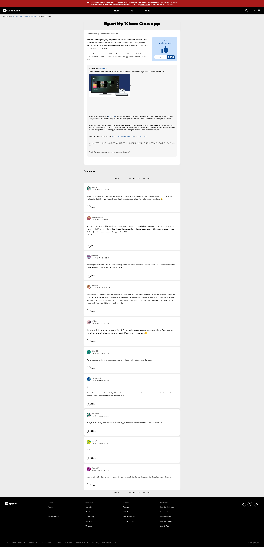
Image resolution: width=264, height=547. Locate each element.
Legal (6, 543)
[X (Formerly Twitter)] (250, 504)
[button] (160, 57)
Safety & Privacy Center (19, 543)
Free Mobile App (129, 516)
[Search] (246, 10)
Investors (88, 521)
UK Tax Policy (95, 543)
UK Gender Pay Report (109, 543)
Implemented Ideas (30, 16)
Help (116, 10)
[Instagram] (243, 504)
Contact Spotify (128, 521)
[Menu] (259, 10)
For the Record (53, 516)
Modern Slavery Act (82, 543)
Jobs (50, 512)
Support (126, 507)
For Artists (89, 507)
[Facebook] (256, 504)
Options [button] (176, 33)
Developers (89, 512)
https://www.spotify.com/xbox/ (122, 136)
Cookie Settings (46, 543)
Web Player (127, 512)
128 (144, 178)
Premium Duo (165, 512)
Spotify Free (164, 526)
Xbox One (111, 116)
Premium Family (166, 516)
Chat (131, 10)
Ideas (147, 10)
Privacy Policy (33, 543)
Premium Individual (167, 507)
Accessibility (68, 543)
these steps (145, 4)
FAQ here (143, 136)
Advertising (89, 516)
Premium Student (166, 521)
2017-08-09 (102, 68)
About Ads (58, 543)
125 (130, 178)
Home (15, 16)
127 (139, 178)
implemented (165, 43)
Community (14, 10)
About (50, 507)
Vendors (88, 526)
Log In (253, 10)
